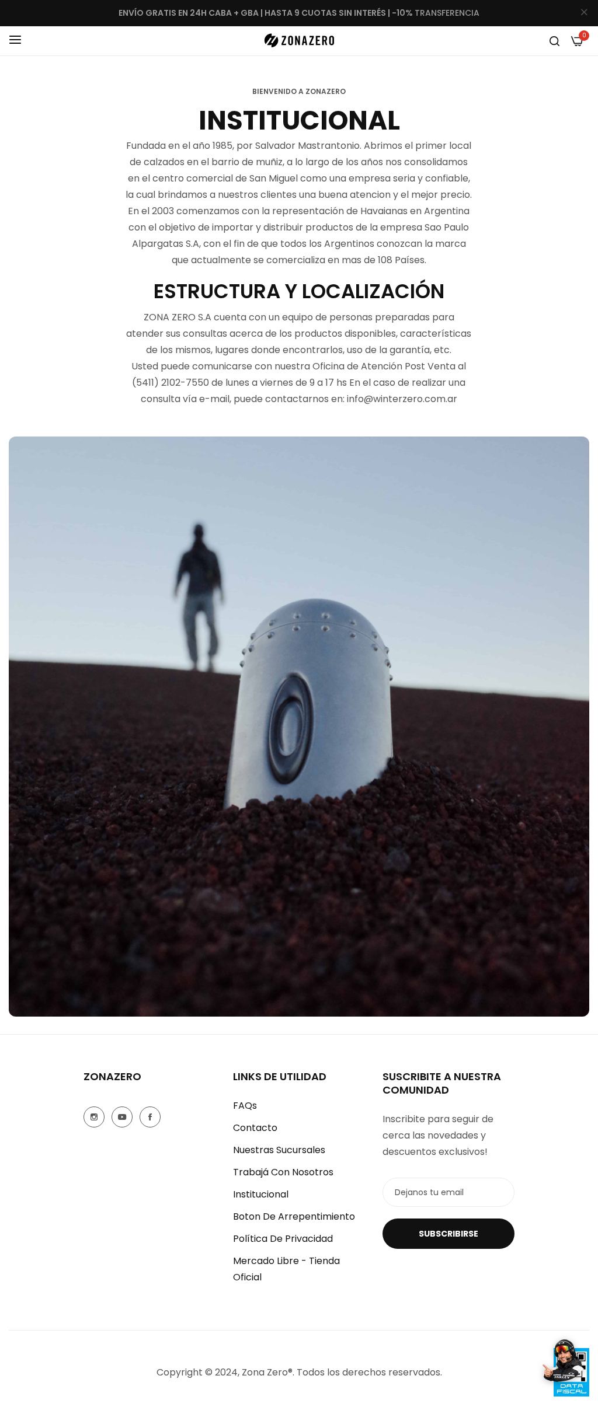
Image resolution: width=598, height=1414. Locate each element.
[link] (299, 727)
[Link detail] (94, 1116)
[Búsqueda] (554, 41)
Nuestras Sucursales (279, 1150)
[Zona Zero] (299, 40)
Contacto (255, 1127)
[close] (584, 13)
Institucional (260, 1194)
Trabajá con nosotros (283, 1172)
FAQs (245, 1105)
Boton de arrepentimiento (294, 1216)
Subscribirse (448, 1234)
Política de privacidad (283, 1238)
